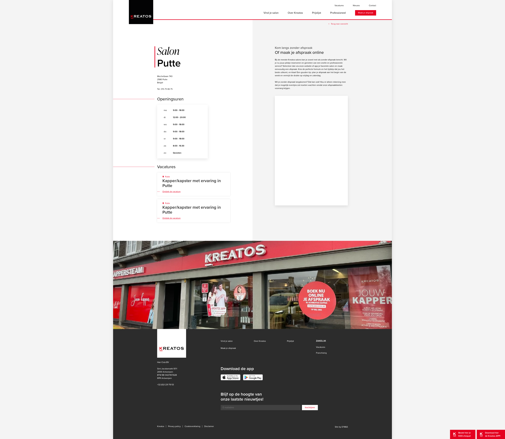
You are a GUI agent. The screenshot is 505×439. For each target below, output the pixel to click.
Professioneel (338, 13)
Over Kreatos (295, 13)
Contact (372, 5)
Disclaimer (209, 426)
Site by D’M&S (341, 426)
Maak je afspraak (365, 12)
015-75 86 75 (167, 89)
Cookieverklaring (192, 426)
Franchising (321, 352)
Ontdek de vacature (171, 191)
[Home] (141, 11)
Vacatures (339, 5)
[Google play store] (253, 377)
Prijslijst (316, 13)
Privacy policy (174, 426)
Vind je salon (271, 13)
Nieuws (356, 5)
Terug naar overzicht (339, 24)
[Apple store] (230, 377)
